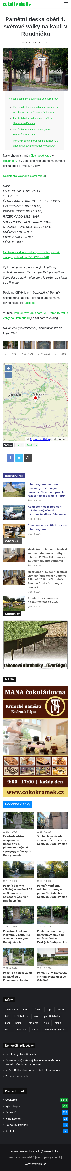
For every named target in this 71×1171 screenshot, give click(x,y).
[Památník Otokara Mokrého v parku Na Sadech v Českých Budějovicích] (18, 915)
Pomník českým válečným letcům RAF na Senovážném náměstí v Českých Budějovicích (17, 893)
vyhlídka (21, 1029)
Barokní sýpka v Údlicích (20, 1054)
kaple (49, 1009)
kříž (7, 1016)
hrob (25, 1009)
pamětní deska (52, 1016)
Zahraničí (11, 1112)
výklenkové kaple (40, 155)
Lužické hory (21, 1016)
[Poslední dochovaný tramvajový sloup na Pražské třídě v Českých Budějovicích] (52, 915)
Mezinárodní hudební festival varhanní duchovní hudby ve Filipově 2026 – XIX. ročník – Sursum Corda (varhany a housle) (47, 579)
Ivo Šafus (27, 42)
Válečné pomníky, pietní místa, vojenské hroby (33, 98)
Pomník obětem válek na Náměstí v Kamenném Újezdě (17, 976)
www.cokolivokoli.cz (22, 1151)
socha (8, 1029)
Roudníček (32, 445)
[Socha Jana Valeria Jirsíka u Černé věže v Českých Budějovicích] (52, 820)
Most (36, 1016)
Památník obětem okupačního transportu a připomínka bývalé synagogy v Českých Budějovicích (35, 145)
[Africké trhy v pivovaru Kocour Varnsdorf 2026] (14, 603)
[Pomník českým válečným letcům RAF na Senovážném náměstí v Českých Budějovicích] (18, 869)
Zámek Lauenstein (17, 1076)
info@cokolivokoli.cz (48, 1151)
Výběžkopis (12, 1106)
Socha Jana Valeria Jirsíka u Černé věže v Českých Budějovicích (52, 840)
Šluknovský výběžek (55, 1029)
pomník (19, 445)
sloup (58, 1023)
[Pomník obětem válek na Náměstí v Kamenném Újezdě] (18, 957)
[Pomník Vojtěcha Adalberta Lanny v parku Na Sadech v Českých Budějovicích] (52, 869)
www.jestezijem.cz (35, 1163)
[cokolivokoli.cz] (17, 4)
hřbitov (37, 1009)
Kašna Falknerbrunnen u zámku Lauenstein (32, 1070)
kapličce (29, 302)
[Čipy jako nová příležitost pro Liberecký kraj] (14, 531)
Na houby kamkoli (16, 1124)
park (7, 1023)
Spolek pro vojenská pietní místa (24, 175)
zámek (35, 1029)
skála (47, 1023)
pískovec (33, 1023)
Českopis (11, 1099)
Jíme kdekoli (13, 1118)
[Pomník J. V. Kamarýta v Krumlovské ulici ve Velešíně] (52, 957)
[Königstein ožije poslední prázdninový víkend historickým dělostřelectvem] (14, 512)
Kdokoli (9, 1131)
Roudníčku (10, 160)
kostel (61, 1009)
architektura (11, 1009)
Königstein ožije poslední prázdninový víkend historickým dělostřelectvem (47, 510)
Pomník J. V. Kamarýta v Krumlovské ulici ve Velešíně (52, 976)
